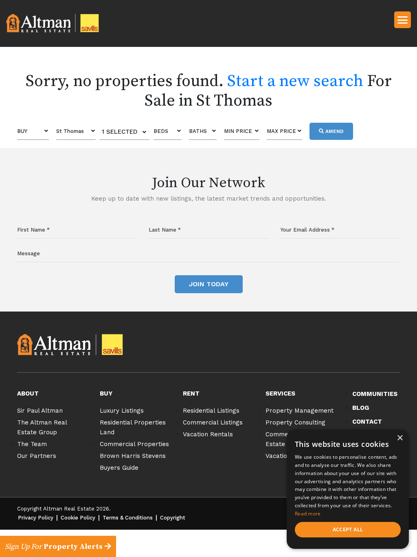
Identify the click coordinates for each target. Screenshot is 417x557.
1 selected (120, 131)
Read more (308, 513)
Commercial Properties (134, 444)
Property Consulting (295, 422)
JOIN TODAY (208, 284)
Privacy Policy (35, 518)
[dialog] (348, 489)
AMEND (334, 131)
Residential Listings (211, 410)
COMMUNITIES (374, 394)
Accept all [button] (348, 529)
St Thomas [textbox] (70, 131)
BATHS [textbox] (198, 131)
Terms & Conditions (128, 518)
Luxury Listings (122, 410)
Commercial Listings (213, 422)
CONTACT (367, 421)
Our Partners (36, 456)
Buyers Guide (119, 467)
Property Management (300, 410)
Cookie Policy (78, 518)
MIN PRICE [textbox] (238, 131)
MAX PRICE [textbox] (281, 131)
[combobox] (33, 131)
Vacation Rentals (208, 434)
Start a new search (295, 81)
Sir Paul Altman (40, 410)
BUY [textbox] (22, 131)
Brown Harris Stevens (133, 456)
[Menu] (402, 19)
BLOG (360, 407)
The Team (32, 444)
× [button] (400, 438)
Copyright (172, 518)
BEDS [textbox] (161, 131)
